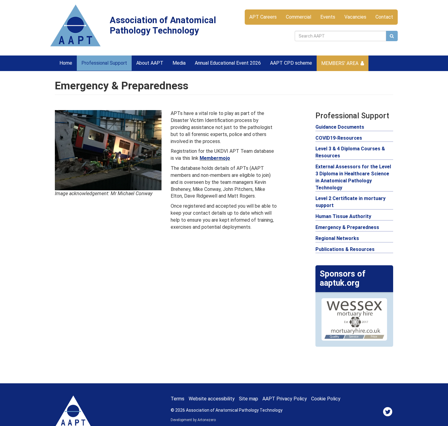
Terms (177, 399)
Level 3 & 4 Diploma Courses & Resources (350, 152)
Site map (248, 399)
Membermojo (215, 158)
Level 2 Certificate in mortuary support (350, 201)
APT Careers (263, 17)
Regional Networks (337, 238)
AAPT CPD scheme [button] (291, 63)
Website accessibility (212, 399)
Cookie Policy (325, 399)
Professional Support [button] (104, 63)
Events (327, 17)
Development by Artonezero (193, 420)
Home (65, 63)
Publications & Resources (345, 249)
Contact (384, 17)
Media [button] (179, 63)
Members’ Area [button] (339, 63)
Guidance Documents (339, 127)
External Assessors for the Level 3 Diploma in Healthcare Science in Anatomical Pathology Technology (353, 177)
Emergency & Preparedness (347, 227)
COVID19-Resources (338, 138)
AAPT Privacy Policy (284, 399)
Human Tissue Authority (343, 216)
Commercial (298, 17)
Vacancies (355, 17)
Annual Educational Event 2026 (228, 63)
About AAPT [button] (149, 63)
